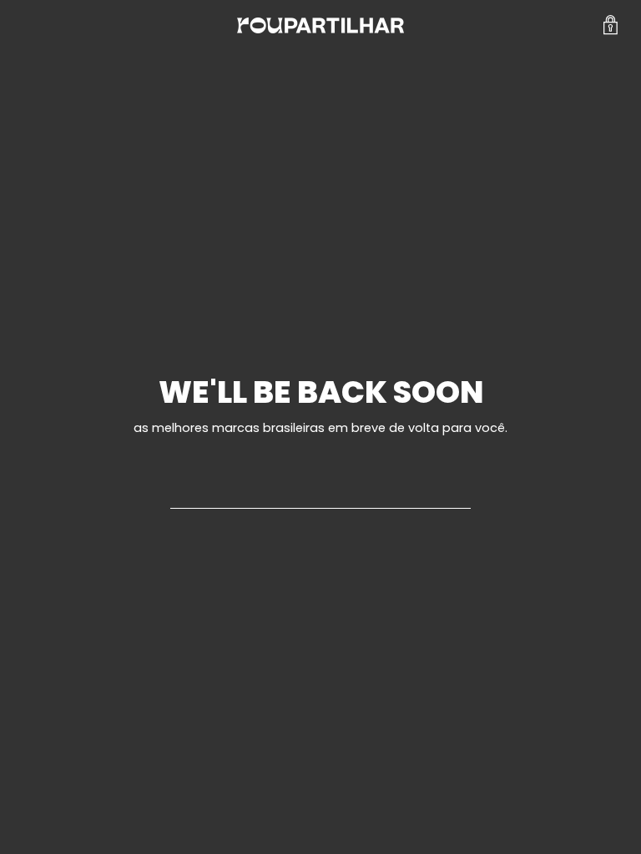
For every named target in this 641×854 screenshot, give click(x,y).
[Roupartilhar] (320, 25)
